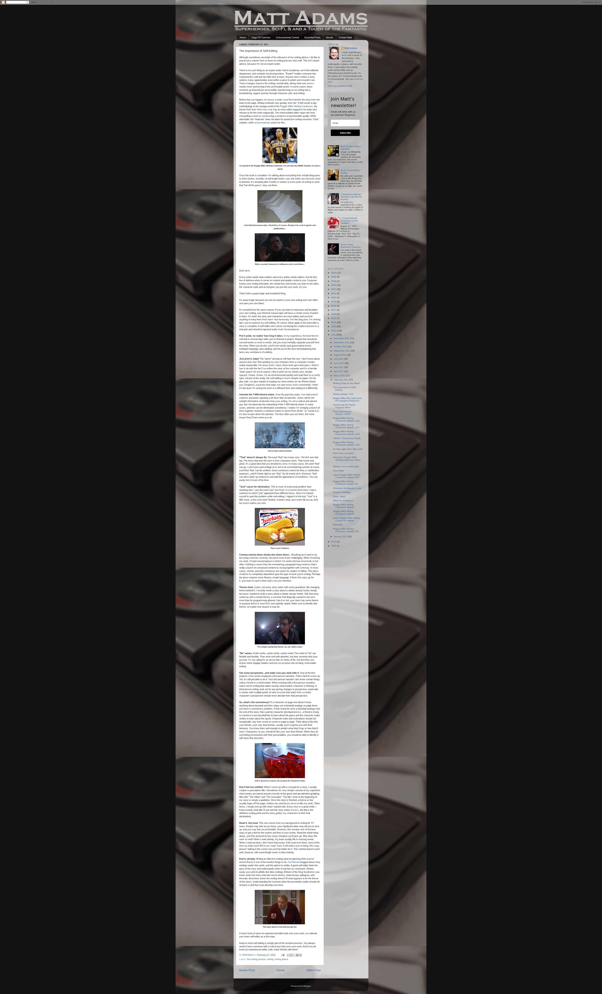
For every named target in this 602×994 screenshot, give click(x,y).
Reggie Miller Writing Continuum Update (343, 506)
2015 (334, 318)
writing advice (281, 959)
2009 (334, 546)
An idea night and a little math (347, 449)
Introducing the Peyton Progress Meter (344, 406)
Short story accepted (343, 453)
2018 (334, 306)
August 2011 (340, 355)
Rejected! (337, 524)
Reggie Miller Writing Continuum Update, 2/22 (346, 419)
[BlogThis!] (291, 955)
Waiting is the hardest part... (347, 466)
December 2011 (342, 338)
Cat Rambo (294, 862)
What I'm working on (343, 500)
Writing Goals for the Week (346, 383)
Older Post (313, 970)
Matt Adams (351, 48)
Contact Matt (345, 37)
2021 (334, 293)
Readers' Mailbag (341, 492)
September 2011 (342, 351)
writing (270, 959)
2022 (334, 289)
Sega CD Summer (260, 37)
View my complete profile (340, 86)
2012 (334, 331)
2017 (334, 310)
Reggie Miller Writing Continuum (296, 106)
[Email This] (288, 955)
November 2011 (342, 342)
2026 (334, 273)
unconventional (261, 122)
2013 (334, 326)
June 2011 (339, 363)
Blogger (307, 986)
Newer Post (247, 970)
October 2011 (341, 346)
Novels (329, 37)
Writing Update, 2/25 (343, 394)
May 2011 (339, 367)
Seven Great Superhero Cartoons (351, 245)
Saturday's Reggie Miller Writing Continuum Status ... (347, 459)
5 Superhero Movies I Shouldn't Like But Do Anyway (351, 196)
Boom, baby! (339, 496)
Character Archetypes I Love (347, 488)
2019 (334, 302)
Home (243, 37)
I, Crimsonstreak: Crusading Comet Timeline (349, 220)
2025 (334, 277)
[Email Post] (282, 955)
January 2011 (341, 536)
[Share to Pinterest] (300, 955)
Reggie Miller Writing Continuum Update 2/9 (345, 482)
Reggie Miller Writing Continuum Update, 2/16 (346, 443)
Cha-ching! (338, 470)
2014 (334, 322)
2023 (334, 285)
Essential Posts (312, 37)
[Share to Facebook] (297, 955)
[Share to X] (294, 955)
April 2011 (339, 371)
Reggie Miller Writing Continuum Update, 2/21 (346, 426)
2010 (334, 542)
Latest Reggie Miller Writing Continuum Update (346, 519)
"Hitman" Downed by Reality (347, 438)
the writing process (256, 959)
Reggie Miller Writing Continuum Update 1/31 (346, 530)
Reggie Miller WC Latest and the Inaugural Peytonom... (347, 399)
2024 (334, 281)
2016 (334, 314)
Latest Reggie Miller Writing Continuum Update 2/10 (346, 476)
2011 (333, 335)
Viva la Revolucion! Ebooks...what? (342, 412)
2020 (334, 297)
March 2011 (340, 375)
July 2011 (339, 359)
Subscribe (345, 132)
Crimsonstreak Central (287, 37)
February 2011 (341, 380)
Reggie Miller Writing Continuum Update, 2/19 (346, 432)
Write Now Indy (265, 109)
